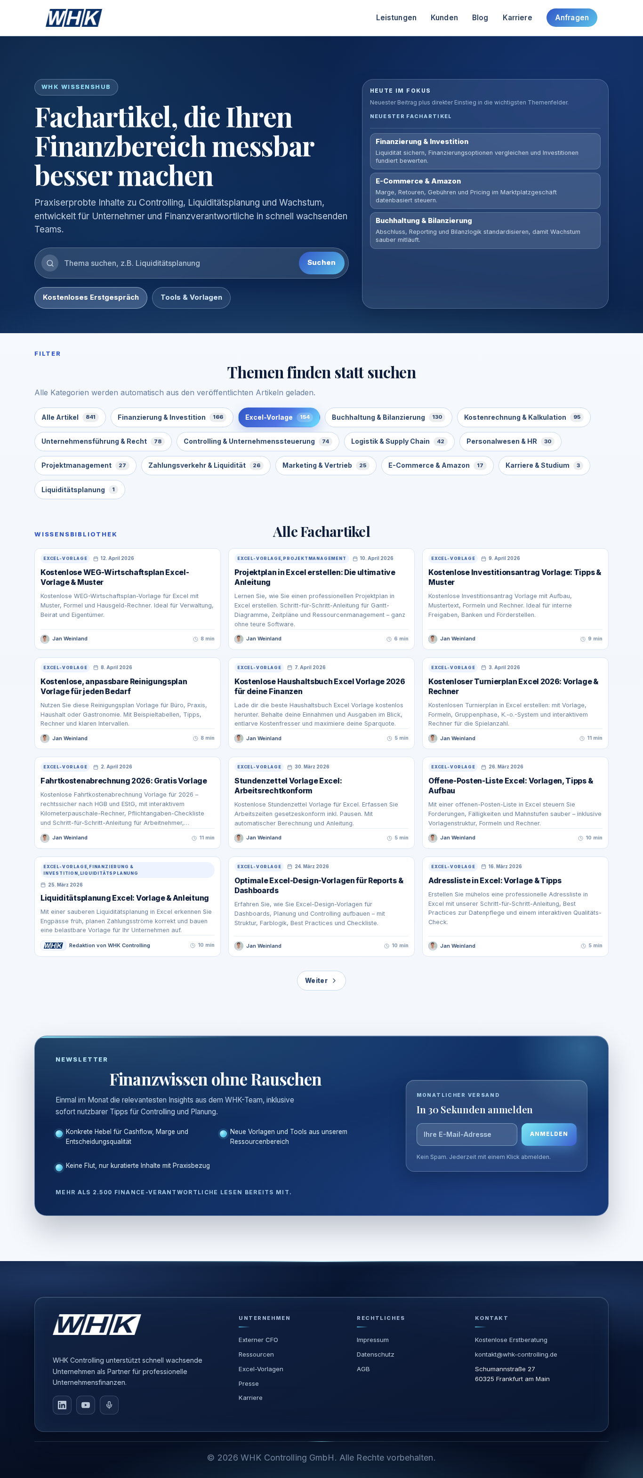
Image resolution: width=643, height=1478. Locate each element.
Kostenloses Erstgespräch (91, 297)
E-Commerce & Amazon (435, 465)
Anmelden (549, 1134)
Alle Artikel (68, 417)
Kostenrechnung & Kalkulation (522, 417)
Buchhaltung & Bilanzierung (387, 417)
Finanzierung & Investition (170, 417)
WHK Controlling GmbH (287, 1457)
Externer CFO (258, 1339)
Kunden (444, 17)
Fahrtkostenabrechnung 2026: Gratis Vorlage (123, 780)
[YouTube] (85, 1405)
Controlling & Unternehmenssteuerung (256, 441)
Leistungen (396, 17)
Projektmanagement (83, 465)
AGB (363, 1369)
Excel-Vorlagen (261, 1369)
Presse (249, 1383)
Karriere (517, 17)
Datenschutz (375, 1354)
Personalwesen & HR (508, 441)
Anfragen (572, 17)
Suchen (321, 262)
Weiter (316, 980)
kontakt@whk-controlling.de (516, 1354)
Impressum (373, 1339)
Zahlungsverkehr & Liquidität (204, 465)
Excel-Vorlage (277, 417)
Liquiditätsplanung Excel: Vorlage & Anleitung (124, 898)
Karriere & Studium (543, 465)
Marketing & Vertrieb (324, 465)
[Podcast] (109, 1405)
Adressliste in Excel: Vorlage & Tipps (494, 880)
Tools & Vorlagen (191, 297)
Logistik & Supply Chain (397, 441)
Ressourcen (256, 1354)
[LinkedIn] (62, 1405)
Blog (480, 17)
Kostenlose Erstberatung (511, 1339)
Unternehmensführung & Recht (101, 441)
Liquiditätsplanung (78, 490)
